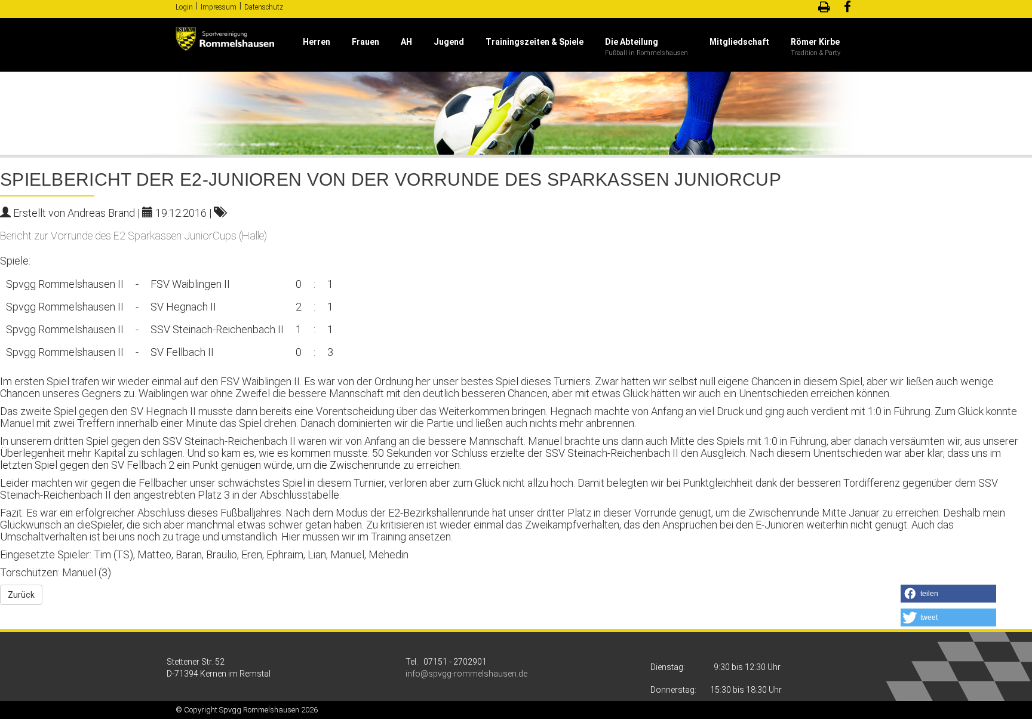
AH (406, 42)
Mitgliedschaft (739, 42)
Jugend (449, 42)
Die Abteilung (631, 42)
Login (184, 7)
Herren (316, 42)
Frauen (365, 42)
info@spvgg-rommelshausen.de (466, 673)
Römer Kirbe (815, 42)
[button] (948, 594)
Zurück (21, 595)
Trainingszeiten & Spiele (534, 42)
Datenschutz (263, 7)
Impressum (218, 7)
